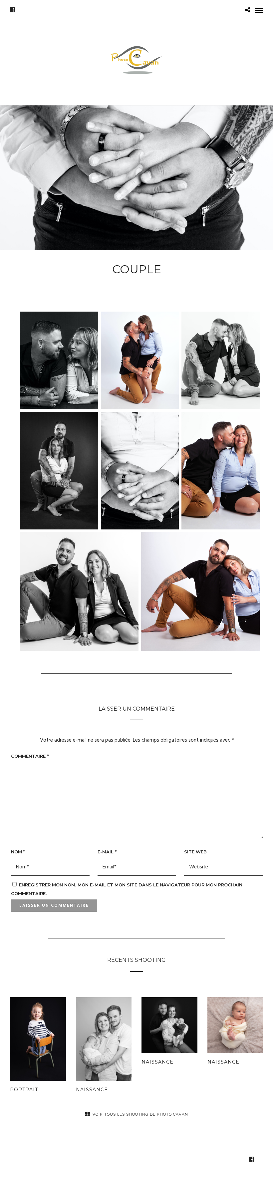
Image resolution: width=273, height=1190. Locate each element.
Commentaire (30, 756)
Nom (18, 851)
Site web (195, 851)
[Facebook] (12, 10)
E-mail (107, 851)
